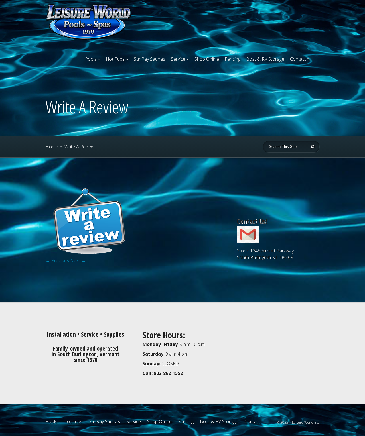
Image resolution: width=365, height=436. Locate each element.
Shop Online (206, 59)
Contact (298, 59)
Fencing (232, 59)
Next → (78, 260)
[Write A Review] (88, 256)
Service (178, 59)
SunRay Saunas (149, 59)
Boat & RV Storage (265, 59)
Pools (91, 59)
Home (52, 147)
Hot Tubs (115, 59)
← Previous (57, 260)
